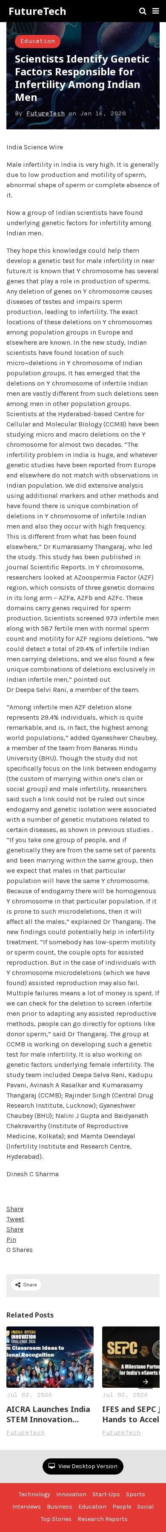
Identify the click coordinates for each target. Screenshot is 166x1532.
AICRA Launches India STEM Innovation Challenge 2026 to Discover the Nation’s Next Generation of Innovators (48, 1414)
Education (37, 41)
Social (145, 1506)
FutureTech (37, 11)
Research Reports (102, 1519)
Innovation (71, 1494)
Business (59, 1506)
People (121, 1506)
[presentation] (145, 1382)
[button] (155, 11)
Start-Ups (106, 1494)
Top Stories (56, 1519)
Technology (34, 1494)
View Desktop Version (87, 1466)
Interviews (26, 1506)
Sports (135, 1494)
